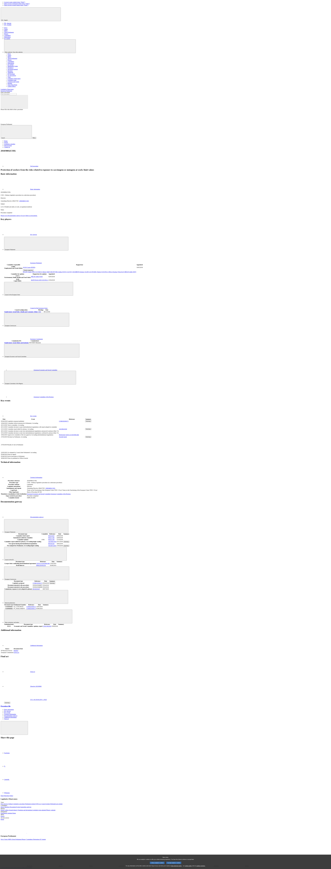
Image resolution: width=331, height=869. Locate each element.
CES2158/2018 (47, 626)
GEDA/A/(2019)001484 (72, 435)
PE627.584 (51, 537)
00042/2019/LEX (41, 565)
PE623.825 (51, 536)
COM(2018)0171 (64, 421)
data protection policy (176, 866)
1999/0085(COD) (24, 201)
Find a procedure (5, 92)
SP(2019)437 (36, 589)
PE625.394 (51, 539)
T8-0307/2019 (63, 437)
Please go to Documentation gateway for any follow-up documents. (19, 215)
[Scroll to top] (14, 728)
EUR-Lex (16, 652)
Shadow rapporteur (28, 270)
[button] (27, 832)
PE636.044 (62, 435)
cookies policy (188, 866)
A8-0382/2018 (63, 429)
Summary (88, 421)
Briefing (16, 650)
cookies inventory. (200, 866)
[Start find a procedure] (14, 102)
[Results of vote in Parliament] (72, 450)
